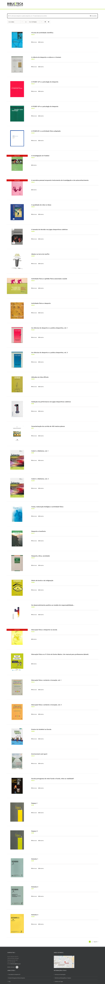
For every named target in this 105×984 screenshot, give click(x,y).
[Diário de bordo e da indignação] (17, 588)
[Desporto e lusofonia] (17, 538)
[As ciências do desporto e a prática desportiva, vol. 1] (17, 335)
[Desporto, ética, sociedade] (17, 563)
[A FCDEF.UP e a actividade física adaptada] (17, 138)
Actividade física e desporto (41, 303)
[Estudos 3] (17, 923)
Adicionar (35, 42)
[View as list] (48, 21)
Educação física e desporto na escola (44, 630)
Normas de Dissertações (60, 974)
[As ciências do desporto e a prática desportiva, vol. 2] (17, 360)
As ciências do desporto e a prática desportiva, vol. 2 (49, 352)
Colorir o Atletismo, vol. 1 (39, 451)
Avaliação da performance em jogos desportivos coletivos (51, 402)
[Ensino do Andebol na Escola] (17, 736)
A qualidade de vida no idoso (41, 205)
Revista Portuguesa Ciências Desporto (16, 978)
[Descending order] (25, 22)
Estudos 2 (34, 887)
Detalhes (42, 42)
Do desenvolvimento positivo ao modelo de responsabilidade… (52, 605)
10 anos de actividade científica (42, 32)
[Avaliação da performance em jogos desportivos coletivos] (17, 409)
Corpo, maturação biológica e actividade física (47, 506)
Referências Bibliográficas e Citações (63, 978)
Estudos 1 (34, 859)
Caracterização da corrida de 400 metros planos (48, 426)
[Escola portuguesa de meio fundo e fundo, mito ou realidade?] (17, 786)
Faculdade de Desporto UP (14, 974)
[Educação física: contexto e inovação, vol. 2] (17, 712)
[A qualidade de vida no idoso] (17, 212)
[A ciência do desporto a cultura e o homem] (17, 64)
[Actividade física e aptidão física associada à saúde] (17, 286)
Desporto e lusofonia (38, 531)
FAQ (9, 981)
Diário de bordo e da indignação (42, 580)
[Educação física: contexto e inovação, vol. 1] (17, 687)
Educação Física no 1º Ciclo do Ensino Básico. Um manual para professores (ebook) (60, 654)
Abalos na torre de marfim (40, 254)
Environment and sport (39, 754)
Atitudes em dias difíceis (39, 377)
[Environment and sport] (17, 761)
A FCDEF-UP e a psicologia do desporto (44, 82)
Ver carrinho (94, 16)
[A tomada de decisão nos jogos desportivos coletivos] (17, 237)
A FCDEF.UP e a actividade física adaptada (46, 131)
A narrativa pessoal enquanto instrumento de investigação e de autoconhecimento (60, 180)
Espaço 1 (34, 803)
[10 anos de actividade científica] (17, 40)
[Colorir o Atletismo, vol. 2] (17, 488)
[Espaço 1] (17, 812)
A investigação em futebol (40, 155)
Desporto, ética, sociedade (40, 556)
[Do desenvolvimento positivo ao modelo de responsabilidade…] (17, 612)
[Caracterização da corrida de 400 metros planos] (17, 433)
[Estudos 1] (17, 868)
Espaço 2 (34, 831)
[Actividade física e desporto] (17, 310)
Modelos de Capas (59, 981)
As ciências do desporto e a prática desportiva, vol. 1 (49, 328)
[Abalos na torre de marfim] (17, 261)
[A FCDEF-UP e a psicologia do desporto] (17, 89)
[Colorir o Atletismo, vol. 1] (17, 460)
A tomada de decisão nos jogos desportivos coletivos (49, 229)
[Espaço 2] (17, 840)
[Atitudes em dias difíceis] (17, 384)
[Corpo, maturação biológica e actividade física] (17, 514)
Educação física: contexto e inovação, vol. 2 (46, 705)
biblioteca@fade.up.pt (15, 963)
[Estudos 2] (17, 896)
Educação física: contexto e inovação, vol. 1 (46, 680)
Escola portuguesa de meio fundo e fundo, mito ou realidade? (52, 778)
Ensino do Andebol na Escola (41, 729)
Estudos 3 (34, 914)
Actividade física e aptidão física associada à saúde (49, 278)
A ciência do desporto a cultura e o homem (46, 57)
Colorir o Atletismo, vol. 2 (40, 479)
